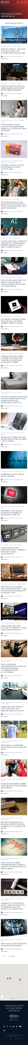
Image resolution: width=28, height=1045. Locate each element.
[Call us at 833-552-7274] (21, 2)
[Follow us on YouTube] (20, 1026)
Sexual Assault (20, 471)
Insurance (19, 277)
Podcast (17, 238)
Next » (13, 956)
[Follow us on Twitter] (7, 1026)
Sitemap (23, 1038)
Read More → (4, 58)
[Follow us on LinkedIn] (13, 1026)
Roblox (19, 46)
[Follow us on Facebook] (10, 1026)
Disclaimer (5, 1038)
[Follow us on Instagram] (16, 1026)
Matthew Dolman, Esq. (16, 56)
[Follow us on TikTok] (4, 1026)
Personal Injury (20, 353)
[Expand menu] (25, 2)
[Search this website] (17, 2)
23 (9, 956)
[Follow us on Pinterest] (4, 1030)
